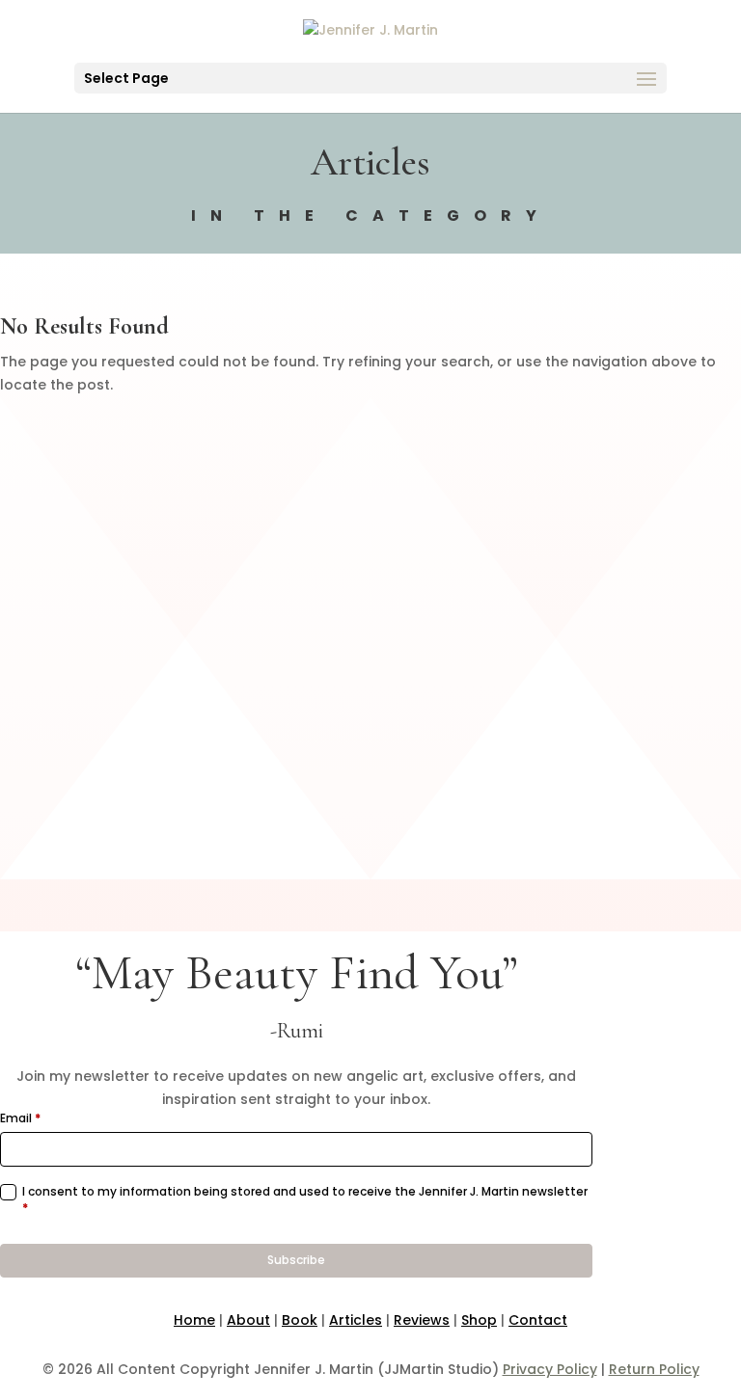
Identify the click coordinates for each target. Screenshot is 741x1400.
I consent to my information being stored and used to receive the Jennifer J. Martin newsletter (305, 1200)
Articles (355, 1320)
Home (194, 1320)
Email (20, 1118)
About (248, 1320)
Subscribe (296, 1260)
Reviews (422, 1320)
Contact (537, 1320)
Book (299, 1320)
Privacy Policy (550, 1369)
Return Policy (654, 1369)
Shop (479, 1320)
